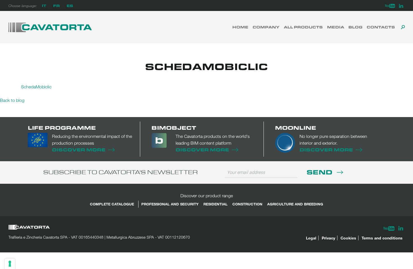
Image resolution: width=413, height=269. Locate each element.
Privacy (328, 238)
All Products (303, 27)
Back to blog (12, 100)
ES (70, 5)
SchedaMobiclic (36, 86)
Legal (311, 238)
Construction (247, 204)
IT (44, 5)
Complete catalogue (112, 204)
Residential (215, 204)
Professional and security (170, 204)
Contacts (381, 27)
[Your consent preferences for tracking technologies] (9, 263)
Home (240, 27)
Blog (355, 27)
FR (56, 5)
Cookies (348, 238)
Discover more (78, 150)
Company (266, 27)
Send (320, 171)
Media (335, 27)
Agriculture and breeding (295, 204)
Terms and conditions (382, 238)
